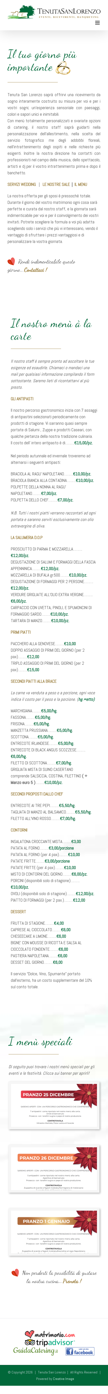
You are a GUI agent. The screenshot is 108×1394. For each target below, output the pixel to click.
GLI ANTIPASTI (22, 397)
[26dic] (54, 1148)
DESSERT (18, 910)
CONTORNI (19, 828)
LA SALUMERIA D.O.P (27, 536)
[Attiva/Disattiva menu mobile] (97, 21)
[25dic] (54, 1084)
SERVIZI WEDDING (22, 182)
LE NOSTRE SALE (56, 182)
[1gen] (54, 1211)
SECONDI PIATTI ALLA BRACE (34, 679)
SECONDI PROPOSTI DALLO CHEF (37, 792)
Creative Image (63, 1377)
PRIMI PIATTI (21, 630)
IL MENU (81, 182)
